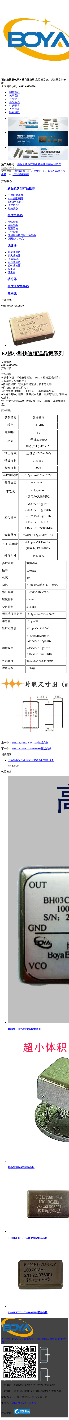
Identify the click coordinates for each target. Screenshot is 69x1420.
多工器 (11, 272)
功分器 (12, 279)
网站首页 (14, 92)
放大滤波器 (14, 255)
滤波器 (57, 164)
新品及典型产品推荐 (28, 164)
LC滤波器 (13, 259)
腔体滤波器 (14, 265)
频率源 (12, 293)
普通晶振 (13, 228)
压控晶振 (13, 232)
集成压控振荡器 (18, 286)
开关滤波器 (14, 252)
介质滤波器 (14, 262)
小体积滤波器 (15, 195)
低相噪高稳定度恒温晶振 (22, 235)
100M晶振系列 (21, 174)
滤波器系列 (14, 205)
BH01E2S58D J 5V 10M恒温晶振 (30, 742)
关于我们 (14, 95)
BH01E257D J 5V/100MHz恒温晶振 (31, 748)
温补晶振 (13, 225)
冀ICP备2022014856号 (24, 1403)
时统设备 (13, 208)
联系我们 (14, 112)
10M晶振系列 (15, 198)
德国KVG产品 (16, 238)
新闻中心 (14, 102)
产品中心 (14, 99)
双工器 (11, 269)
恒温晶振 (13, 222)
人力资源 (14, 109)
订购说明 (14, 105)
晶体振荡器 (46, 164)
